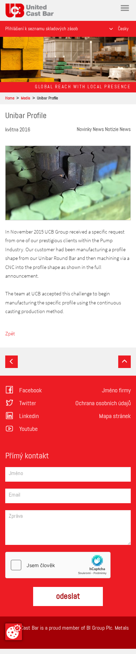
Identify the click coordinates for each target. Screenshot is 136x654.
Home (12, 6)
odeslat (68, 596)
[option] (68, 59)
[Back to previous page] (11, 361)
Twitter (27, 403)
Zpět (10, 333)
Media (25, 98)
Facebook (30, 390)
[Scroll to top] (124, 361)
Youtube (28, 429)
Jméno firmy (116, 390)
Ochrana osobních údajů (103, 403)
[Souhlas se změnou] (13, 631)
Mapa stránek (115, 416)
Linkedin (29, 416)
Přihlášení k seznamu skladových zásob (41, 28)
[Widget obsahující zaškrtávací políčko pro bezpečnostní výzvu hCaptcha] (58, 565)
